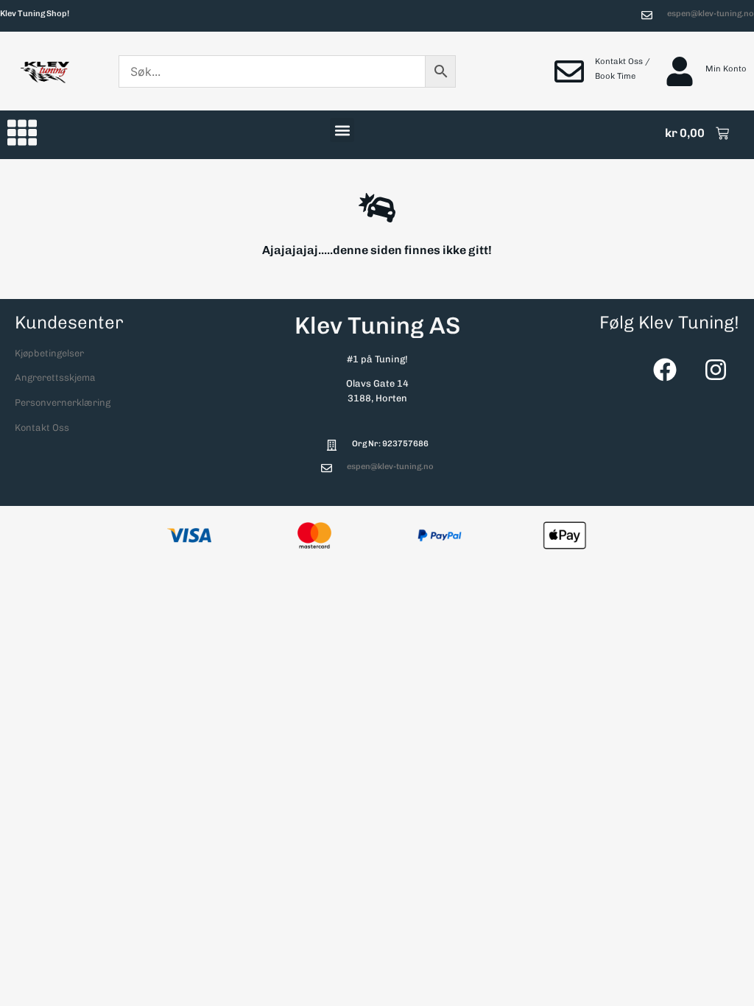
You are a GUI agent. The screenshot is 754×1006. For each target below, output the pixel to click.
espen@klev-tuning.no (710, 13)
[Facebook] (664, 369)
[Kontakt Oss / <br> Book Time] (569, 71)
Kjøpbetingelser (49, 353)
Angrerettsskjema (55, 377)
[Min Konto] (679, 71)
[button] (342, 130)
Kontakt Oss (42, 427)
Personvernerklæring (62, 402)
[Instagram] (715, 369)
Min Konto (726, 68)
